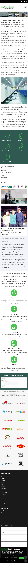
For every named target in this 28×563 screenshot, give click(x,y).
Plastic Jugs (3, 519)
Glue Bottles (3, 515)
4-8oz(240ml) (4, 501)
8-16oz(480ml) (4, 503)
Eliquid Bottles (4, 521)
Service (2, 484)
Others (2, 523)
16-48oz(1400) (4, 505)
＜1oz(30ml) (3, 497)
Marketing (23, 560)
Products (3, 482)
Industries (3, 480)
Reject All (6, 557)
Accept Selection (14, 557)
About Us (3, 486)
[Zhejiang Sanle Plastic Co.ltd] (7, 7)
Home (2, 478)
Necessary (6, 560)
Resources (3, 488)
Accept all (21, 557)
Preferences (17, 560)
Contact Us (3, 490)
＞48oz (2, 507)
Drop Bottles (3, 513)
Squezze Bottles (4, 517)
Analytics (11, 560)
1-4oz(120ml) (4, 499)
